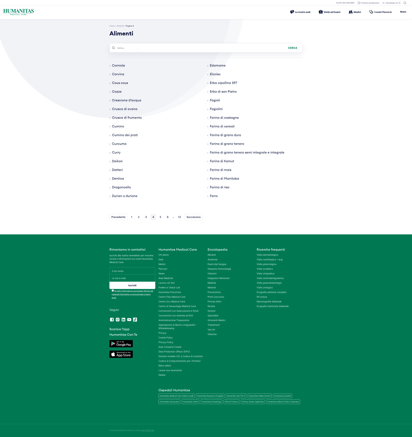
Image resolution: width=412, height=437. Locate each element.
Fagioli (215, 100)
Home (112, 26)
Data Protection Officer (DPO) (174, 351)
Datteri (117, 170)
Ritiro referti (165, 365)
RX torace (262, 296)
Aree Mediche (166, 278)
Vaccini (211, 329)
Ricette (211, 306)
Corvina (118, 74)
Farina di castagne (224, 117)
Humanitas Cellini (190, 401)
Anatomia (212, 259)
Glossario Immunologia (219, 268)
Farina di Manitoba (224, 178)
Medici (357, 12)
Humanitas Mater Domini (260, 396)
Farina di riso (219, 187)
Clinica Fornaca (232, 401)
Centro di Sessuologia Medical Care (177, 306)
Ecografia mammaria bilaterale (273, 306)
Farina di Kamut (222, 161)
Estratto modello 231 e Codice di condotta (181, 356)
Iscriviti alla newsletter (345, 3)
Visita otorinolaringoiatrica (270, 278)
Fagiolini (216, 109)
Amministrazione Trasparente (174, 320)
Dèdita (162, 375)
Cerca (292, 47)
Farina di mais (220, 170)
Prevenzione (214, 292)
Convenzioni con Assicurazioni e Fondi (178, 310)
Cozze (117, 91)
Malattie (212, 282)
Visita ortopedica (265, 273)
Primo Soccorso (216, 296)
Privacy (162, 332)
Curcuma (119, 144)
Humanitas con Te (393, 3)
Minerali (212, 287)
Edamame (218, 65)
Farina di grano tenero (227, 144)
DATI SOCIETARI (147, 430)
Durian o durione (124, 196)
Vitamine (212, 334)
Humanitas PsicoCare (170, 292)
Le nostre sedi (302, 12)
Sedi (161, 259)
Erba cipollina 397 (223, 83)
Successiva (194, 217)
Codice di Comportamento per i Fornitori (180, 361)
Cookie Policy (166, 337)
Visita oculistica (265, 268)
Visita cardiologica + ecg (270, 259)
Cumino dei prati (125, 135)
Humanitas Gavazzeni (169, 401)
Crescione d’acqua (126, 100)
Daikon (117, 161)
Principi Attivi (214, 301)
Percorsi (163, 268)
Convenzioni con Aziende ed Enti (176, 315)
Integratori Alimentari (218, 278)
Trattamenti (214, 324)
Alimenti (120, 26)
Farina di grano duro (225, 135)
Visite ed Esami (332, 12)
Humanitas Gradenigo (211, 401)
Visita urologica (265, 287)
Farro (214, 196)
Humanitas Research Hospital (210, 396)
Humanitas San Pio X (236, 396)
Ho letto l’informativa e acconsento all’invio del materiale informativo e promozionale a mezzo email (132, 294)
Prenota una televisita (370, 3)
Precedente (118, 217)
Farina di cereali (222, 126)
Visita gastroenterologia (269, 282)
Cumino (118, 126)
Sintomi (211, 310)
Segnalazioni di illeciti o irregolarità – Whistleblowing (178, 326)
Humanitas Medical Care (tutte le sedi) (176, 396)
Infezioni (212, 273)
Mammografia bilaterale (269, 301)
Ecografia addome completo (271, 292)
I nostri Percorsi (383, 12)
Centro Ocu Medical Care (172, 301)
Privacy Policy (166, 342)
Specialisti (213, 315)
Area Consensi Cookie (170, 347)
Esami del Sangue (217, 264)
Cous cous (120, 83)
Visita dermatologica (267, 254)
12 (179, 217)
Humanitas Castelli (282, 396)
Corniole (118, 65)
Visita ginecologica (266, 264)
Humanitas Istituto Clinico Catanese (283, 401)
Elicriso (215, 74)
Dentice (118, 178)
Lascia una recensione (170, 370)
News (403, 11)
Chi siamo (164, 254)
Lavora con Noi (166, 282)
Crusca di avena (124, 109)
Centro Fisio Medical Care (172, 296)
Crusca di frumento (127, 117)
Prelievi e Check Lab (169, 287)
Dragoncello (121, 187)
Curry (116, 152)
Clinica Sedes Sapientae (253, 401)
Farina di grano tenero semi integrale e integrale (247, 152)
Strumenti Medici (216, 320)
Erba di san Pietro (223, 91)
